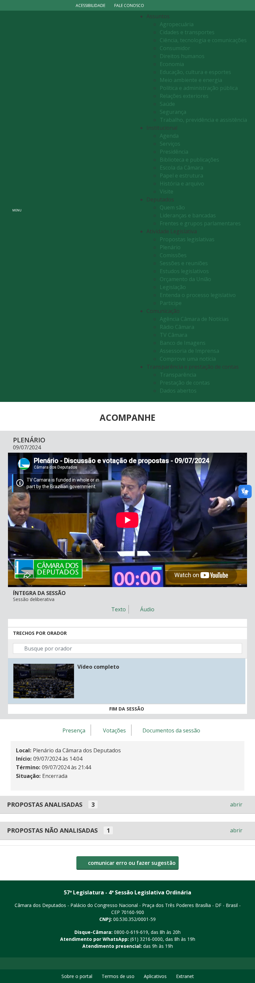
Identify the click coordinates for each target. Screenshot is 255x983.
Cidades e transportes (187, 32)
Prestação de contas (185, 382)
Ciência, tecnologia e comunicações (203, 40)
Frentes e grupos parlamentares (200, 223)
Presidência (174, 151)
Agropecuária (177, 24)
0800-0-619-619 (131, 932)
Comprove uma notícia (188, 358)
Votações (114, 730)
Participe (171, 303)
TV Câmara (173, 335)
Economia (172, 64)
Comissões (173, 255)
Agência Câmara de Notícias (194, 319)
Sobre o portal (76, 976)
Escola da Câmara (181, 167)
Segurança (173, 111)
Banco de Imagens (183, 342)
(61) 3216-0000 (146, 939)
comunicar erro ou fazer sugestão (131, 863)
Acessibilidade (90, 5)
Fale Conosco (129, 5)
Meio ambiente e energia (191, 80)
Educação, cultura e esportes (195, 72)
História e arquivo (182, 183)
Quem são (172, 207)
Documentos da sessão (171, 730)
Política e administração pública (199, 88)
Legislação (173, 287)
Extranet (185, 976)
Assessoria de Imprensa (189, 350)
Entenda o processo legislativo (198, 295)
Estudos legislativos (184, 271)
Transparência (178, 374)
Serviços (170, 143)
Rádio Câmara (177, 327)
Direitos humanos (182, 56)
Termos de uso (118, 976)
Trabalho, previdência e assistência (203, 119)
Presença (73, 730)
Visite (166, 191)
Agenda (169, 135)
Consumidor (175, 48)
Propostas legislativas (187, 239)
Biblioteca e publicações (189, 159)
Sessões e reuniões (184, 263)
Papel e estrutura (181, 175)
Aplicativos (155, 976)
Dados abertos (178, 390)
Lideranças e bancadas (188, 215)
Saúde (167, 104)
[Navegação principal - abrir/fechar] (17, 206)
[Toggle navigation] (79, 206)
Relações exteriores (184, 96)
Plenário (170, 247)
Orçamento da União (185, 279)
